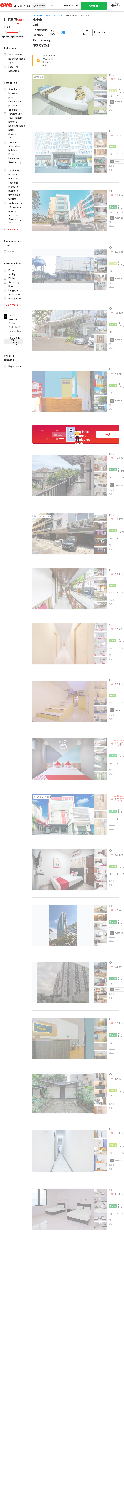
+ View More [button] (11, 229)
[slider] (5, 32)
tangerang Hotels (53, 15)
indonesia (37, 15)
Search (94, 5)
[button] (20, 21)
